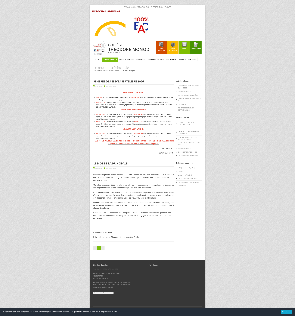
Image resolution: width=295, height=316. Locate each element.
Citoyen (180, 171)
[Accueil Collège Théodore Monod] (99, 51)
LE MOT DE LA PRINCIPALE (110, 163)
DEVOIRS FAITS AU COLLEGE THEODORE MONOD (187, 138)
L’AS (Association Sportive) (186, 168)
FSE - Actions (182, 104)
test (179, 128)
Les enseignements (155, 60)
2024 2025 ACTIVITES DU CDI (187, 152)
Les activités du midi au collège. (188, 95)
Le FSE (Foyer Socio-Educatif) (187, 178)
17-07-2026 (98, 86)
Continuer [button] (286, 312)
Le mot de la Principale (185, 175)
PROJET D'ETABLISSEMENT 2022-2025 (189, 144)
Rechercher (200, 59)
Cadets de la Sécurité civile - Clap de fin (189, 100)
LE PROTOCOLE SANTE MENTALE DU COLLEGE (189, 87)
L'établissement (110, 60)
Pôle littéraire (182, 186)
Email (95, 54)
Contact (192, 60)
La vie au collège (126, 60)
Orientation (171, 60)
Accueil (97, 60)
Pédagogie (140, 60)
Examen (182, 60)
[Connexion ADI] (100, 54)
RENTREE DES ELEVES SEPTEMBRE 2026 (118, 81)
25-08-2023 (98, 168)
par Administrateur (111, 86)
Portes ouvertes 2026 (184, 91)
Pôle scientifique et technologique (188, 182)
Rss (98, 54)
